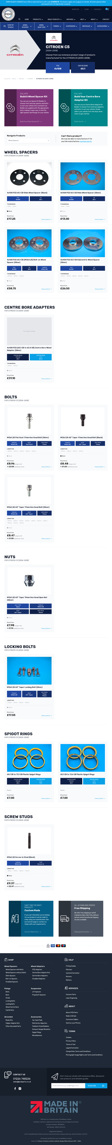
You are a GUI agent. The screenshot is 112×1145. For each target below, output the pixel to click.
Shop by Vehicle (11, 26)
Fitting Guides (71, 966)
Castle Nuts (10, 1010)
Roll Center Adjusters (39, 1023)
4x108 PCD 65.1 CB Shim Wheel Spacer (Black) (27, 193)
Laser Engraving (71, 998)
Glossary (69, 970)
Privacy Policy (71, 1041)
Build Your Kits (54, 19)
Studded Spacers (12, 982)
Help (82, 19)
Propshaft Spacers (39, 995)
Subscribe (92, 1086)
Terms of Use (70, 1044)
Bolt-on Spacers (11, 979)
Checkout (98, 9)
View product (45, 219)
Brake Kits (9, 1020)
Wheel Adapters (41, 26)
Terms (72, 1031)
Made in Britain (71, 1016)
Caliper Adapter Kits (13, 1023)
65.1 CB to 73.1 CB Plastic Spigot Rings (24, 774)
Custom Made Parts (31, 932)
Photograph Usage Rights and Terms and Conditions (84, 1055)
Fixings (56, 26)
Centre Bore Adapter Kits (41, 973)
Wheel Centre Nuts (12, 1007)
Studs (8, 998)
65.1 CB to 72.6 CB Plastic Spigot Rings (77, 774)
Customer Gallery (72, 1019)
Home (27, 19)
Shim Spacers (10, 976)
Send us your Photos (73, 1023)
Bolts (7, 992)
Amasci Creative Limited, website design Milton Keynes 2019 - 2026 (59, 1141)
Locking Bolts (10, 1001)
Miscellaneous (37, 1035)
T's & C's (78, 2)
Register (75, 9)
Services (69, 19)
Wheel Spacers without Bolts (16, 973)
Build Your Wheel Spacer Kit (29, 121)
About (93, 19)
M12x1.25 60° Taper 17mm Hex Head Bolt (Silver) (28, 507)
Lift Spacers (36, 992)
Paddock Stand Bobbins (40, 1026)
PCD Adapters (37, 970)
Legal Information (72, 1048)
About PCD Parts (72, 1012)
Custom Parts (71, 994)
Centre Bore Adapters (40, 976)
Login (86, 9)
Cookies (68, 1037)
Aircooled (86, 26)
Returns (69, 976)
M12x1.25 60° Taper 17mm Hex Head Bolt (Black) (81, 437)
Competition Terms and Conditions (78, 1051)
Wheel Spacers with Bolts (15, 970)
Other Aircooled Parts (13, 1026)
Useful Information (72, 973)
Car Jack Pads (37, 1020)
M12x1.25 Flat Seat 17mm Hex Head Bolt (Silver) (28, 437)
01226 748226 (21, 1078)
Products (37, 19)
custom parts (86, 141)
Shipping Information (81, 932)
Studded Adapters (38, 979)
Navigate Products (16, 135)
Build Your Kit (79, 121)
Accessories (102, 26)
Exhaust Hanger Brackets (41, 1029)
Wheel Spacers (25, 26)
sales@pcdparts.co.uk (22, 1082)
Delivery (69, 980)
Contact (106, 19)
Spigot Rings (36, 1032)
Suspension (70, 26)
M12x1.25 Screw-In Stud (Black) (21, 857)
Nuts (7, 995)
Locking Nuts (10, 1004)
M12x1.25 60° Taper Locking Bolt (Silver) (24, 687)
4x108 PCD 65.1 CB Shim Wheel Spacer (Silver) (80, 193)
